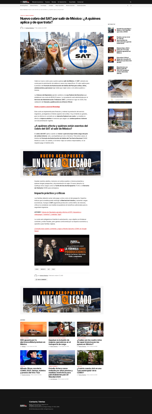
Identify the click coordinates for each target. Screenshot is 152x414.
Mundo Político (34, 5)
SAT (49, 269)
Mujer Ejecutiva (60, 5)
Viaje (53, 269)
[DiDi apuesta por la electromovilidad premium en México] (33, 329)
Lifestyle (51, 5)
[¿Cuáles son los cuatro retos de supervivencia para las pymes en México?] (90, 329)
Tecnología (43, 5)
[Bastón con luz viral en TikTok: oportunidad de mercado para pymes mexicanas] (111, 39)
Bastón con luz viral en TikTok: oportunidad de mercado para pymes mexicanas (124, 40)
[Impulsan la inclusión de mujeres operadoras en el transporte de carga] (62, 329)
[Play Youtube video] (61, 250)
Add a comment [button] (42, 279)
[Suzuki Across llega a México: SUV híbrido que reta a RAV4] (111, 30)
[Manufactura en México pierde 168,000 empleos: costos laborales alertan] (111, 69)
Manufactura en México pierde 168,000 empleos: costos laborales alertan (123, 70)
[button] (21, 2)
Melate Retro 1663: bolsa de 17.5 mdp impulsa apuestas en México (124, 50)
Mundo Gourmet (70, 5)
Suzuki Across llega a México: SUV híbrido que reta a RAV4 (124, 30)
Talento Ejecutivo (81, 5)
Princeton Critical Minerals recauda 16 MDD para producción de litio (124, 60)
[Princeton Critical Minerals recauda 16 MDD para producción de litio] (111, 60)
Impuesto (43, 269)
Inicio (21, 9)
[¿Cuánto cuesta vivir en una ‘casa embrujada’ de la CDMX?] (90, 357)
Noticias (26, 9)
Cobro (36, 269)
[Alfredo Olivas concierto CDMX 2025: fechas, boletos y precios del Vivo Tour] (33, 357)
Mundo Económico (30, 15)
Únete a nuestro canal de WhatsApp (47, 107)
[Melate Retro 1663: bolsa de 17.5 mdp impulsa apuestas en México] (111, 50)
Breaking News (24, 5)
